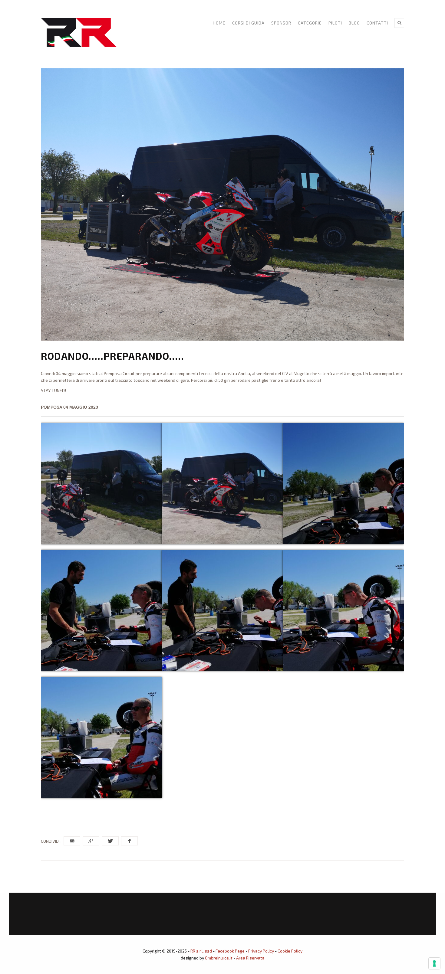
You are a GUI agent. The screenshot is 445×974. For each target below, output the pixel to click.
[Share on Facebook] (129, 840)
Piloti (335, 22)
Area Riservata (250, 957)
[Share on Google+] (91, 840)
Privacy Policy (261, 950)
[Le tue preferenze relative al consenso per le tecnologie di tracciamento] (434, 963)
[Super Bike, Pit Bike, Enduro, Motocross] (79, 32)
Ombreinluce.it (218, 957)
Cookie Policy (290, 950)
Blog (354, 22)
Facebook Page (230, 950)
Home (219, 22)
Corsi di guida (248, 22)
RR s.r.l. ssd (201, 950)
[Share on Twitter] (110, 840)
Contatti (377, 22)
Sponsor (281, 22)
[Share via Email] (72, 840)
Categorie (310, 22)
